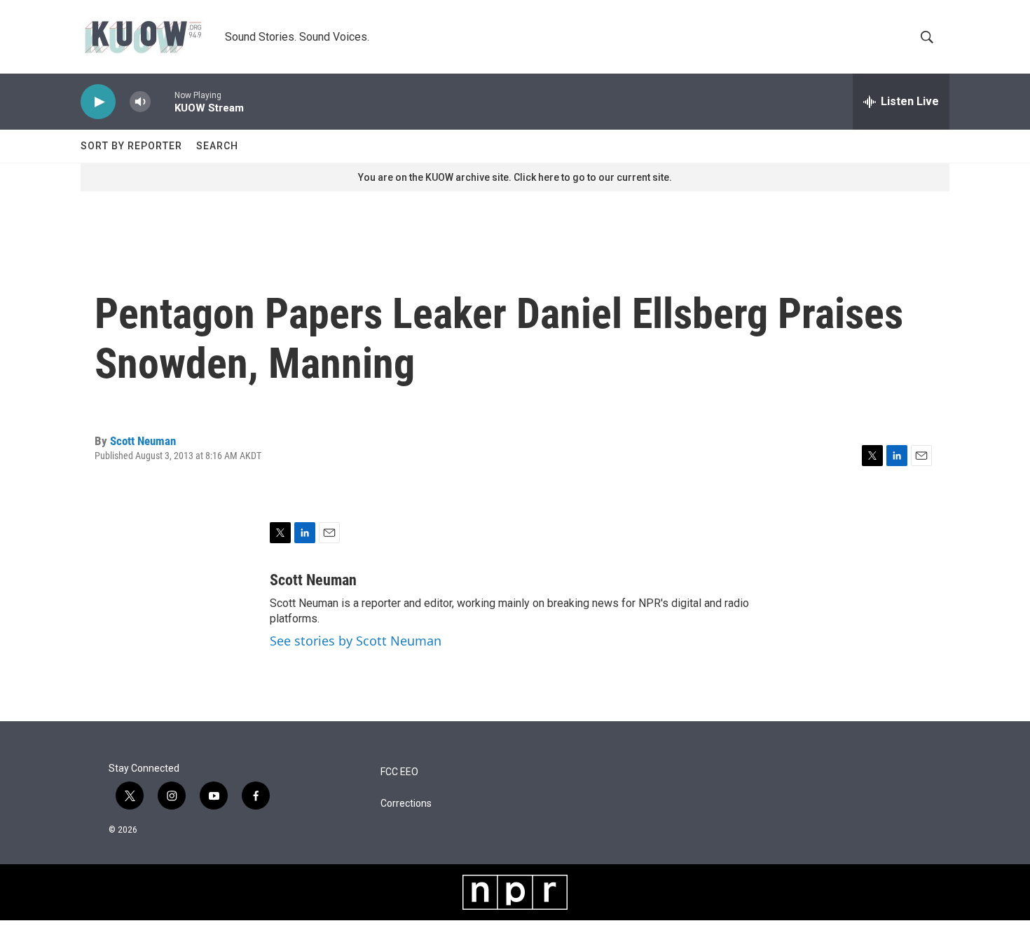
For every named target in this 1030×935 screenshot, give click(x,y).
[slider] (162, 101)
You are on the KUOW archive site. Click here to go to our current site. (515, 177)
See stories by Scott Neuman (355, 640)
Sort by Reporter (131, 145)
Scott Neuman (143, 441)
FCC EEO (399, 772)
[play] (98, 102)
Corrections (406, 803)
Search (217, 145)
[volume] (140, 102)
